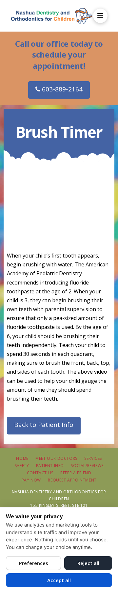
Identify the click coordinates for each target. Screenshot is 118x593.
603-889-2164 (61, 89)
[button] (100, 16)
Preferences (33, 563)
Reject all (88, 563)
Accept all (59, 580)
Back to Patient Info (43, 424)
